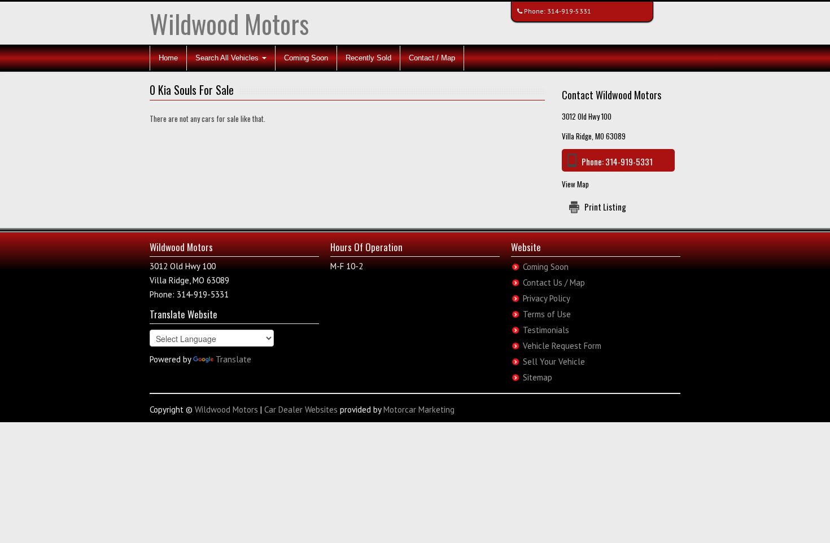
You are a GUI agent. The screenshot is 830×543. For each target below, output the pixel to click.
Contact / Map (432, 58)
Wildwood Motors (229, 23)
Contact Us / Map (554, 282)
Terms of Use (547, 314)
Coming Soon (306, 58)
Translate (233, 359)
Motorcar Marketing (419, 409)
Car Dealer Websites (301, 409)
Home (168, 58)
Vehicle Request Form (562, 345)
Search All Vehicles (228, 58)
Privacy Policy (546, 298)
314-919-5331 (569, 11)
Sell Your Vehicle (554, 361)
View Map (575, 184)
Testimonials (546, 330)
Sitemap (537, 377)
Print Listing (605, 206)
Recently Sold (368, 58)
